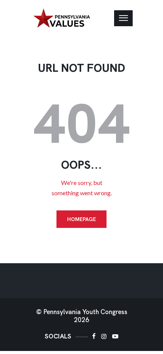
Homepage (81, 219)
